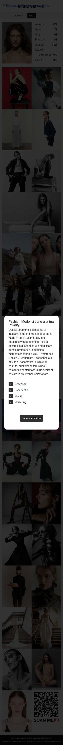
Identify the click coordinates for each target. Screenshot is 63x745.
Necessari (20, 384)
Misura (18, 396)
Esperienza (21, 390)
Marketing (20, 402)
